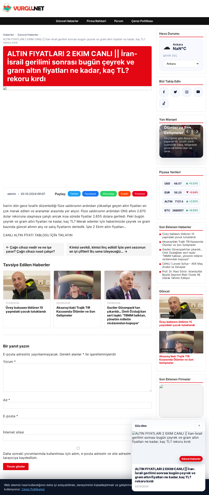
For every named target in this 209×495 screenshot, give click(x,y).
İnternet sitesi (13, 432)
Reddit (124, 193)
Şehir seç (170, 55)
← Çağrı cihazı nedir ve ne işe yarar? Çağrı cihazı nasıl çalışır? (30, 249)
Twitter (74, 193)
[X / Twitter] (175, 92)
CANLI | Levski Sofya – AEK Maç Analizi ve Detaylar (182, 265)
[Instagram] (186, 92)
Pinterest (140, 193)
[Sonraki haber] (196, 131)
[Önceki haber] (188, 131)
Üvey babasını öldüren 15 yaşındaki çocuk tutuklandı (179, 235)
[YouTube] (198, 92)
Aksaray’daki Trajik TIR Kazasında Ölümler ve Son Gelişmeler (182, 243)
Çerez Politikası (142, 21)
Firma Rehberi (96, 21)
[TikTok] (164, 103)
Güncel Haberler (67, 21)
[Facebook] (164, 92)
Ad (6, 400)
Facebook (90, 193)
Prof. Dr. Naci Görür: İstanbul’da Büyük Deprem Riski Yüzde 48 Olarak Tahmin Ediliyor (182, 275)
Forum (118, 21)
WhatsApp (108, 193)
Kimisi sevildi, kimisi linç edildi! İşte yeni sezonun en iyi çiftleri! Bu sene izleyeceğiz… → (107, 249)
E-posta (10, 416)
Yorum (9, 362)
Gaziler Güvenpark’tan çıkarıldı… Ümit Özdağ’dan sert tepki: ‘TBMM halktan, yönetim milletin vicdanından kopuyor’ (182, 254)
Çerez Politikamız (33, 489)
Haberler (8, 34)
